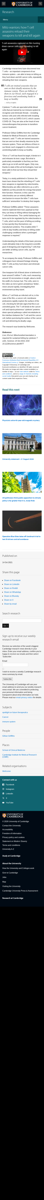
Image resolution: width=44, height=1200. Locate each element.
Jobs (4, 877)
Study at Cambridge (11, 855)
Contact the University (11, 826)
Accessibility (7, 830)
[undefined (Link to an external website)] (8, 355)
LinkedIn (9, 794)
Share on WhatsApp (12, 592)
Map (4, 882)
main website (24, 371)
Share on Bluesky (11, 596)
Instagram (10, 789)
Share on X (8, 600)
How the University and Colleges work (18, 868)
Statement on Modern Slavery (14, 841)
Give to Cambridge (10, 873)
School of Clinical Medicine (13, 750)
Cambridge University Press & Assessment (20, 891)
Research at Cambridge (12, 898)
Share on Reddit (11, 588)
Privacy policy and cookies (13, 837)
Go (5, 625)
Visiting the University (11, 886)
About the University (11, 863)
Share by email (10, 604)
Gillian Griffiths (8, 736)
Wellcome (6, 771)
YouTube (9, 803)
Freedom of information (12, 833)
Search (40, 4)
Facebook (10, 785)
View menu (4, 4)
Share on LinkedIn (11, 584)
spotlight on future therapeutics (15, 712)
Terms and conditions (11, 845)
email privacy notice (24, 697)
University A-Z (8, 849)
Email (4, 661)
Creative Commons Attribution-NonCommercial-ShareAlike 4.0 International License (20, 360)
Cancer (5, 717)
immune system (8, 722)
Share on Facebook (12, 580)
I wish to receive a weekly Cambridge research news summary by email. (21, 673)
